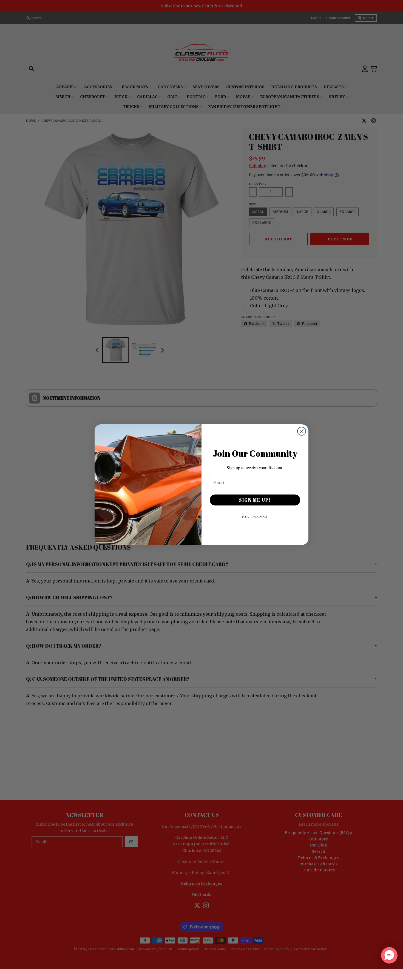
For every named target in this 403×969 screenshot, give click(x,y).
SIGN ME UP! (255, 500)
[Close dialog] (301, 431)
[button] (389, 955)
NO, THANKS (255, 516)
